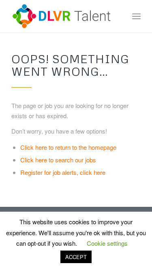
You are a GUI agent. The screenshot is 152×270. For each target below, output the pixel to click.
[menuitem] (136, 16)
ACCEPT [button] (76, 257)
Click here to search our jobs (58, 159)
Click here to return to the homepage (68, 147)
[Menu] (136, 16)
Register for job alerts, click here (62, 172)
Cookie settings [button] (107, 243)
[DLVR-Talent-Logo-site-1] (63, 16)
